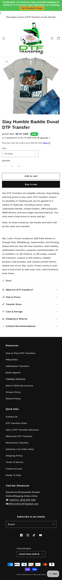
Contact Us (12, 417)
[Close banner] (59, 5)
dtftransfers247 (26, 574)
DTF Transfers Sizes (16, 423)
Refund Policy (13, 398)
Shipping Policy (14, 456)
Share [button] (8, 280)
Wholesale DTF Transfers (19, 436)
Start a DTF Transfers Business (22, 430)
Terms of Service (15, 462)
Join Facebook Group (31, 8)
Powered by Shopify (39, 574)
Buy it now (31, 184)
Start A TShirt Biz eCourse (19, 386)
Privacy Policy (13, 392)
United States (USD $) (29, 554)
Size (4, 148)
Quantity (6, 161)
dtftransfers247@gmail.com (24, 504)
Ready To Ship (13, 475)
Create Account (14, 469)
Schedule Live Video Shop (20, 449)
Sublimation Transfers (17, 366)
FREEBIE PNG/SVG (15, 379)
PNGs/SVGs (12, 359)
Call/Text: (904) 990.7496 (22, 500)
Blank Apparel (13, 372)
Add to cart (31, 176)
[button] (3, 38)
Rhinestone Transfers (17, 443)
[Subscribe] (53, 524)
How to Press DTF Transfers (20, 353)
